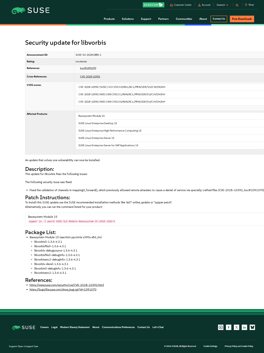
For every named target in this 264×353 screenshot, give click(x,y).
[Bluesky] (252, 327)
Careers (44, 327)
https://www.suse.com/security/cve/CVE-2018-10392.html (67, 285)
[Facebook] (228, 327)
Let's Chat (158, 327)
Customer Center (183, 5)
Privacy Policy (231, 346)
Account (206, 5)
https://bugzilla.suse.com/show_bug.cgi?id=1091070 (63, 289)
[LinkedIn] (244, 327)
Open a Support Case (28, 346)
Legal (54, 327)
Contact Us (219, 18)
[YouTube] (220, 327)
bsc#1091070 (88, 68)
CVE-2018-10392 (90, 76)
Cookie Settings (210, 346)
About (95, 327)
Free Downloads (242, 18)
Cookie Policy (247, 346)
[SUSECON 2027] (153, 4)
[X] (236, 327)
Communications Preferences (118, 327)
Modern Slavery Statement (75, 327)
